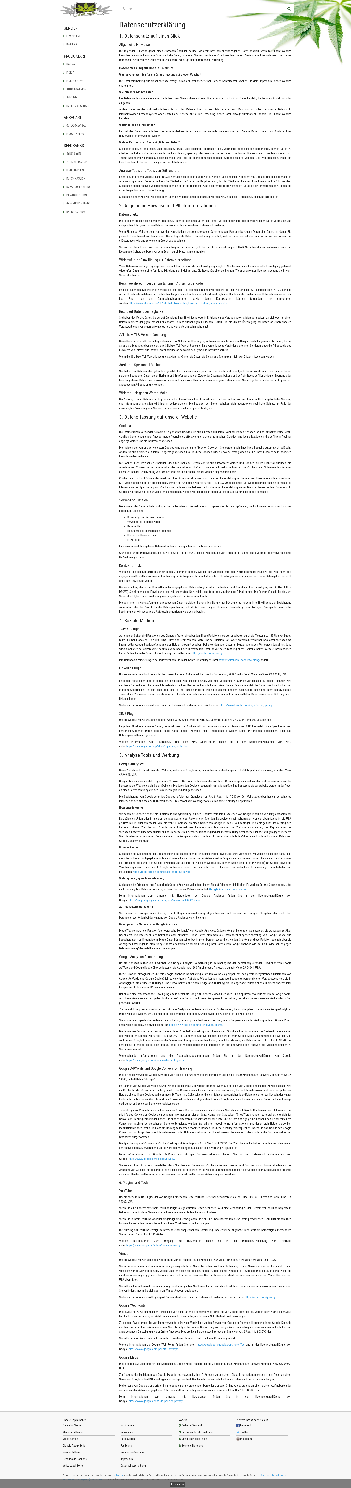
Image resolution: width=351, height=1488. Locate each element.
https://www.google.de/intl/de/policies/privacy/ (156, 1401)
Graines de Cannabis (132, 1452)
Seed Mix (71, 97)
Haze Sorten (128, 1438)
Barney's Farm (75, 211)
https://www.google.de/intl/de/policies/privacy (153, 1245)
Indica (70, 72)
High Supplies (75, 170)
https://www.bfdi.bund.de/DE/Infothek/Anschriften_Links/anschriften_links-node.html (178, 303)
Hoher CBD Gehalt (77, 105)
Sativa (70, 64)
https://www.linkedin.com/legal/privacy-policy (246, 705)
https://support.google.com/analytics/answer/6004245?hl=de (164, 900)
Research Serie (71, 1452)
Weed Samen (70, 1438)
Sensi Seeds (74, 153)
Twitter (244, 1432)
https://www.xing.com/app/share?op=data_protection (157, 746)
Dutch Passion (75, 178)
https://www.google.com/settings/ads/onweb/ (196, 1024)
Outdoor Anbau (76, 125)
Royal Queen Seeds (78, 186)
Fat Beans (126, 1445)
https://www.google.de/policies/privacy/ (152, 1158)
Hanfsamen (118, 1475)
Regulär (71, 44)
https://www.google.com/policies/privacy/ (153, 1349)
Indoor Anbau (75, 133)
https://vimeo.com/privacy (260, 1297)
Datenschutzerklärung (133, 1465)
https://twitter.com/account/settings (240, 660)
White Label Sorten (73, 1465)
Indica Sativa (74, 80)
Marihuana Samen (73, 1432)
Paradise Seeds (76, 195)
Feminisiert (73, 36)
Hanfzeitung (128, 1425)
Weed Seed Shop (76, 161)
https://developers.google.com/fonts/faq (221, 1344)
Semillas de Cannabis (75, 1459)
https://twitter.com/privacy (207, 653)
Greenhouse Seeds (78, 203)
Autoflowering (76, 89)
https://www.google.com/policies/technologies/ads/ (157, 1060)
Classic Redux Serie (74, 1445)
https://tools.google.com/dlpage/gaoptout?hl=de (161, 871)
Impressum (127, 1459)
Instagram (246, 1438)
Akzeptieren (177, 1484)
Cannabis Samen (72, 1425)
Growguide (127, 1432)
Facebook (246, 1425)
